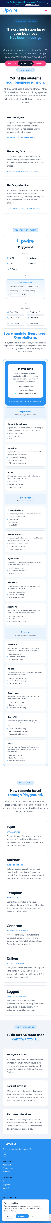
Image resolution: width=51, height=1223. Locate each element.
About (5, 1181)
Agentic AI (12, 63)
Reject (9, 1216)
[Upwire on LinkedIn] (5, 1154)
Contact (6, 1188)
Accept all (22, 1216)
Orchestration (26, 63)
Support (6, 1191)
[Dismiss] (32, 1216)
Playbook (6, 1184)
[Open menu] (45, 10)
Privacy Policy (9, 1211)
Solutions (39, 63)
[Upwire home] (10, 10)
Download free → (32, 4)
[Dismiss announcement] (47, 3)
